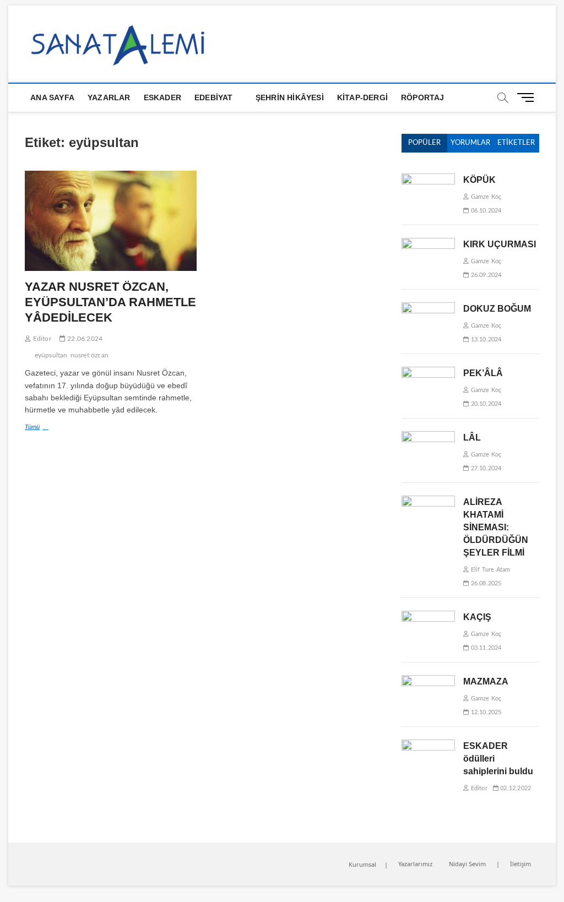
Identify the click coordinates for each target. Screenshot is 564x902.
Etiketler (516, 142)
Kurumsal (362, 864)
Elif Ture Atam (489, 570)
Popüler (424, 142)
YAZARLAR (109, 97)
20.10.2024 (485, 404)
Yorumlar (470, 142)
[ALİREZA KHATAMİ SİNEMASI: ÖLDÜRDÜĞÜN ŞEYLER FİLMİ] (428, 501)
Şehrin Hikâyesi (290, 97)
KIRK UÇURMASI (499, 244)
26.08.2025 (485, 583)
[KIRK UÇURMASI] (428, 244)
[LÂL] (428, 437)
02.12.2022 (514, 788)
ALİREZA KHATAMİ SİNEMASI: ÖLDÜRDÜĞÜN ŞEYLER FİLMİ (495, 527)
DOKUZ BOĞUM (497, 308)
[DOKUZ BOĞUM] (428, 308)
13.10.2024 (485, 339)
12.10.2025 (485, 712)
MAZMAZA (485, 681)
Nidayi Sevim (467, 864)
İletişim (520, 864)
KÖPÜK (479, 179)
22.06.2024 (84, 338)
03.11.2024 (485, 648)
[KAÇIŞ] (428, 616)
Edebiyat (213, 97)
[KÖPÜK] (428, 179)
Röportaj (422, 97)
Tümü (56, 428)
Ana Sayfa (52, 97)
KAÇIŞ (477, 617)
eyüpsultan (51, 355)
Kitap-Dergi (362, 97)
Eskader (162, 97)
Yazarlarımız (415, 864)
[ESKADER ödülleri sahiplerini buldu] (428, 745)
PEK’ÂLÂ (483, 373)
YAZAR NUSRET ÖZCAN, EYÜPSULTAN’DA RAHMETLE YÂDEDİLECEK (110, 302)
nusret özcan (89, 355)
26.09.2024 (485, 275)
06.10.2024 (485, 211)
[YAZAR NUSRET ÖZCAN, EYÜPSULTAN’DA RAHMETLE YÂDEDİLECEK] (111, 221)
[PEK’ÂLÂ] (428, 372)
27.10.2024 (485, 468)
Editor (41, 338)
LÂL (472, 437)
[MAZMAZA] (428, 681)
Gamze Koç (485, 197)
